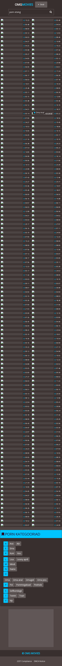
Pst (11, 584)
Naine (12, 569)
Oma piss (41, 579)
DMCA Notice (39, 661)
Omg (24, 4)
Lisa (12, 559)
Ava (11, 543)
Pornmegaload (23, 584)
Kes (19, 553)
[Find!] (50, 11)
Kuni (12, 553)
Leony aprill (22, 559)
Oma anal (39, 112)
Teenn (13, 595)
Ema (12, 548)
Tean (21, 595)
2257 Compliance (24, 661)
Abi (18, 543)
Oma (7, 579)
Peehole (38, 584)
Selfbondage (16, 590)
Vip (11, 600)
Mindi (12, 564)
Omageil (30, 579)
